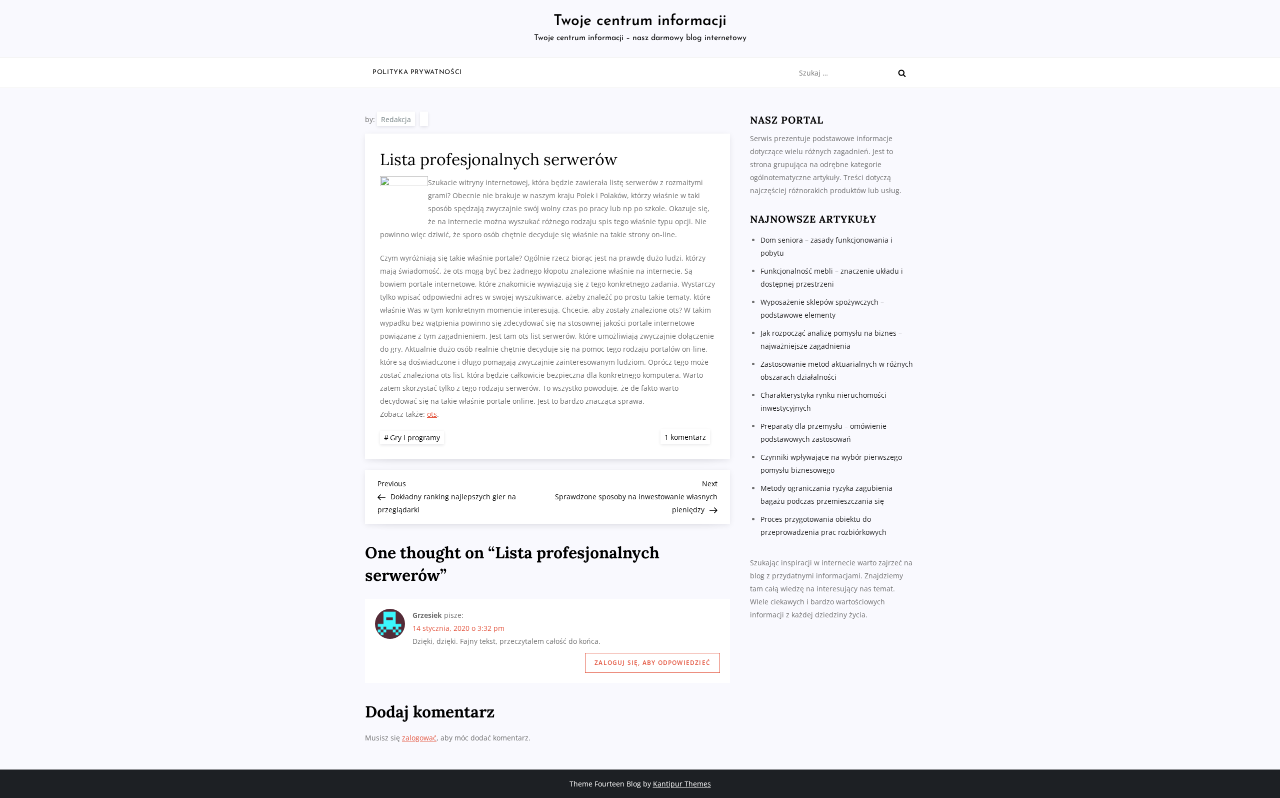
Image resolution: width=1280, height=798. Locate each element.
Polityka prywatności (417, 72)
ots (432, 414)
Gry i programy (415, 437)
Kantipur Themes (682, 783)
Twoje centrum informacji (640, 21)
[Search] (902, 73)
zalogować (419, 737)
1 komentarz (687, 436)
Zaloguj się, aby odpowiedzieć (652, 662)
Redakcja (396, 119)
